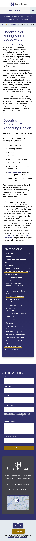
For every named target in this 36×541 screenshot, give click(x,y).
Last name (8, 386)
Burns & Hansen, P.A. (14, 535)
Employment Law (11, 349)
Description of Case (9, 421)
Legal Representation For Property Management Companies (15, 285)
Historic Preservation (12, 346)
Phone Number (9, 405)
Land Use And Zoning (14, 305)
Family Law (8, 265)
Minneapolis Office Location (18, 484)
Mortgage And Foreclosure (11, 309)
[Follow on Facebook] (15, 525)
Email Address (9, 396)
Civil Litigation (10, 253)
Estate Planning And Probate (16, 271)
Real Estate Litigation (14, 331)
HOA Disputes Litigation (15, 296)
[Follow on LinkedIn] (20, 525)
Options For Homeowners (16, 314)
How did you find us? (11, 436)
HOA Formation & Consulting (12, 300)
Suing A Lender (11, 323)
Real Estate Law (13, 24)
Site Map (17, 536)
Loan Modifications (13, 320)
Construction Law (11, 268)
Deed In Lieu (10, 317)
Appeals (7, 256)
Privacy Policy (13, 418)
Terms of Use (19, 418)
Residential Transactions (15, 335)
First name (8, 377)
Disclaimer (11, 536)
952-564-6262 (15, 10)
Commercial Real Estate (15, 338)
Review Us (18, 531)
